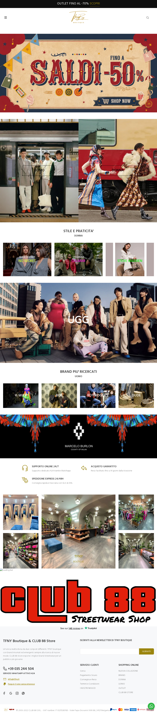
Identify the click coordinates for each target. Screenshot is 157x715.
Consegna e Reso (88, 679)
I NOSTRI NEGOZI (88, 688)
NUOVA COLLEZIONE (128, 671)
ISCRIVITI (146, 651)
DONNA (122, 679)
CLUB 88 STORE (126, 692)
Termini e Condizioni (89, 684)
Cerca (82, 671)
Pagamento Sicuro (88, 675)
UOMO (122, 684)
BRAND (122, 675)
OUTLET (122, 688)
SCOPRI (95, 3)
